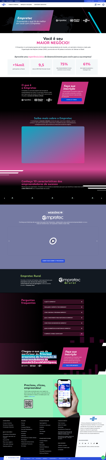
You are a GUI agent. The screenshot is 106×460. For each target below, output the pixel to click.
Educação (42, 445)
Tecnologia (42, 431)
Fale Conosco (61, 423)
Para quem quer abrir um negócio (9, 437)
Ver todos (23, 446)
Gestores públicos (7, 446)
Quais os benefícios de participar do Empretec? (57, 328)
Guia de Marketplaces (26, 429)
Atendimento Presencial (64, 429)
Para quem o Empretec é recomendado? (55, 307)
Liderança (23, 435)
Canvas (23, 423)
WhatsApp (60, 427)
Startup (41, 433)
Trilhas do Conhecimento (27, 442)
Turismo (42, 429)
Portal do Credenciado (63, 447)
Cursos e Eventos (13, 4)
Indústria (42, 427)
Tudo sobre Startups (8, 444)
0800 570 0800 (62, 425)
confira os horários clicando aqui (65, 433)
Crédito (23, 425)
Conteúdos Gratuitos (40, 4)
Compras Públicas (25, 427)
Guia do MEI (6, 440)
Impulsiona (24, 431)
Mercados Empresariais (45, 451)
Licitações (60, 449)
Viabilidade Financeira (26, 444)
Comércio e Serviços (45, 425)
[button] (90, 1)
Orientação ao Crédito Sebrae (28, 437)
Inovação (23, 433)
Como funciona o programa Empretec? (55, 312)
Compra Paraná (43, 440)
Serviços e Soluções (26, 4)
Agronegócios (43, 423)
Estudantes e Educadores (9, 434)
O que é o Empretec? (50, 301)
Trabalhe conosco (62, 445)
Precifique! (24, 439)
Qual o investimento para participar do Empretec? (58, 317)
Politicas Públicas (44, 453)
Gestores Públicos (44, 447)
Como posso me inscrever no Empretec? (55, 323)
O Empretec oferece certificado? (53, 333)
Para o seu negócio (8, 442)
